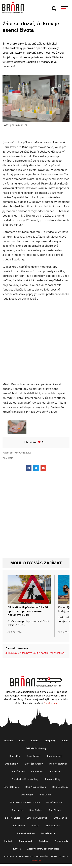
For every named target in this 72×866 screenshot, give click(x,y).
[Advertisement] (36, 341)
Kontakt (8, 841)
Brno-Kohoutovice (58, 763)
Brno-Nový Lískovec (35, 787)
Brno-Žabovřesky (34, 763)
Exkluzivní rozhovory (36, 748)
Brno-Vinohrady (54, 756)
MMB (10, 458)
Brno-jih (35, 825)
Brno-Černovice (54, 802)
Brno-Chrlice (35, 810)
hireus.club (36, 860)
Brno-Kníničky (11, 763)
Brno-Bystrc (45, 794)
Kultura (34, 740)
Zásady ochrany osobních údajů (43, 849)
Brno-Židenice (48, 833)
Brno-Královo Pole (26, 833)
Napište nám (50, 703)
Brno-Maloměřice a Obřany (25, 779)
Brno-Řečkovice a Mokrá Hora (25, 802)
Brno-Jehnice (60, 818)
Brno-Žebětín (18, 771)
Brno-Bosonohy (60, 787)
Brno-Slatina (55, 810)
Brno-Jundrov (34, 756)
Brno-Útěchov (53, 825)
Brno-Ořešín (27, 794)
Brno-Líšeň (55, 771)
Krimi (21, 740)
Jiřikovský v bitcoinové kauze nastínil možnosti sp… (36, 653)
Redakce (43, 841)
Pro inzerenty (61, 841)
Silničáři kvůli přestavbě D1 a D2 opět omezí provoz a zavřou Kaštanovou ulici (28, 611)
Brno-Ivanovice (12, 818)
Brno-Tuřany (19, 825)
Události (8, 740)
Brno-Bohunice (11, 787)
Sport (65, 740)
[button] (54, 8)
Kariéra (17, 849)
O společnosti (25, 841)
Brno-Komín (37, 771)
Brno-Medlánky (52, 779)
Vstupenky (50, 740)
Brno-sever (17, 810)
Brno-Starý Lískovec (37, 818)
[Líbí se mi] (39, 442)
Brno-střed (15, 756)
